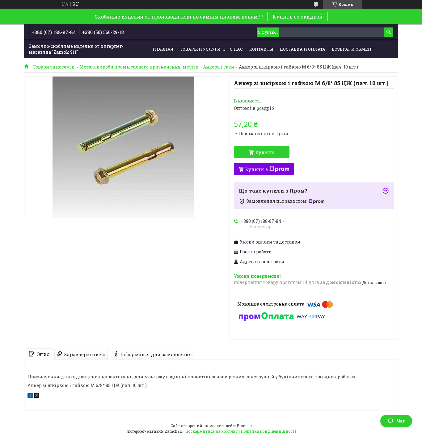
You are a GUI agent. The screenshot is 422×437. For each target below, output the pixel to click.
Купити (264, 152)
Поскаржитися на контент (211, 431)
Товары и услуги (200, 49)
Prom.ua (244, 425)
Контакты (261, 49)
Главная (163, 49)
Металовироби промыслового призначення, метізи (139, 67)
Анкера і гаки (218, 67)
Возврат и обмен (351, 49)
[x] (36, 396)
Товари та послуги (54, 67)
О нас (236, 49)
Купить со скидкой (297, 16)
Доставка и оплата (302, 49)
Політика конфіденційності (268, 431)
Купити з (256, 169)
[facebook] (30, 396)
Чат (401, 420)
